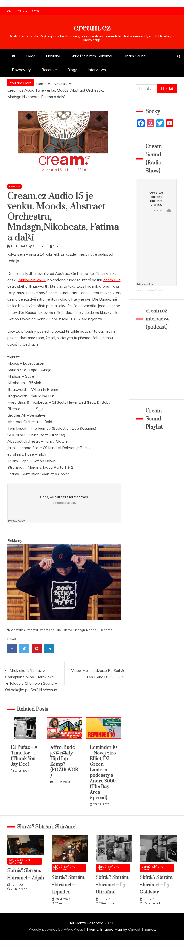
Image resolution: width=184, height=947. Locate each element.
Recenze (49, 69)
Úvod (30, 56)
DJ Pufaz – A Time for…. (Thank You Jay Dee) (24, 755)
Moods (91, 630)
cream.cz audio (50, 630)
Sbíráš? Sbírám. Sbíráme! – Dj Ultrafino (112, 885)
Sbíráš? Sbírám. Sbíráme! (91, 56)
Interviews (97, 69)
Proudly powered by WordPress (56, 929)
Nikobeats (105, 630)
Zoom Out (111, 279)
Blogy (72, 69)
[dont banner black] (64, 624)
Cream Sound (134, 56)
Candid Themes (141, 929)
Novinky (53, 56)
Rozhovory (21, 69)
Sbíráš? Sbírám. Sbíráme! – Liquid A (68, 885)
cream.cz (92, 27)
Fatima (67, 630)
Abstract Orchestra (24, 630)
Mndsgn (79, 630)
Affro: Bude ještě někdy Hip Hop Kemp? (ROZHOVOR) (64, 761)
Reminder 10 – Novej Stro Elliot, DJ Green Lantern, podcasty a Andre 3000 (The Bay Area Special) (103, 772)
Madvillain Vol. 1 (32, 279)
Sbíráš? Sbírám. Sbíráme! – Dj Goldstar (156, 885)
